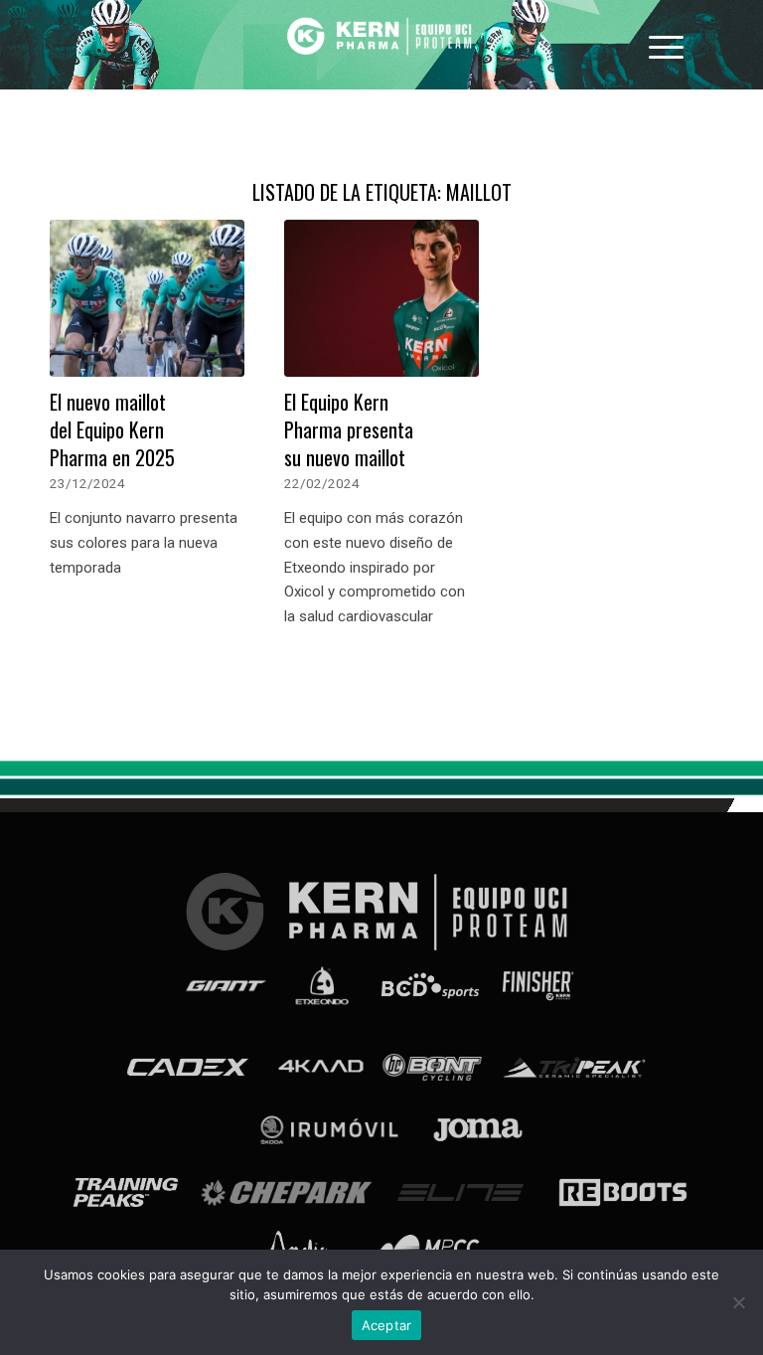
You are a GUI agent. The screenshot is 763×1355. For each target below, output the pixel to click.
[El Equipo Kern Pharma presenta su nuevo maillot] (381, 298)
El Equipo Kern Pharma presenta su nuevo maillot (348, 429)
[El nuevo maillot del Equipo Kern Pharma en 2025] (147, 298)
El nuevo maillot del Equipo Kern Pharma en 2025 (112, 429)
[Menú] (666, 44)
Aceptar (387, 1325)
